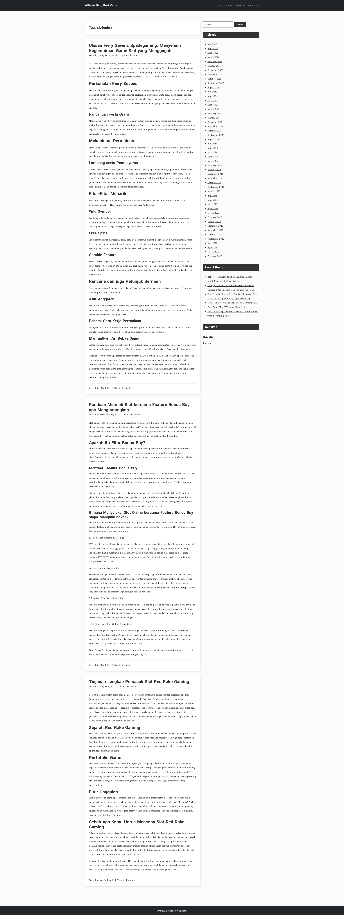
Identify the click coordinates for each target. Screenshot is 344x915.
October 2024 (214, 130)
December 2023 (215, 173)
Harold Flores (131, 55)
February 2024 (214, 165)
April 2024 (212, 156)
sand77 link (95, 178)
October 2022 (214, 234)
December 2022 (215, 225)
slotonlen (125, 387)
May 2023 (212, 204)
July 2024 (212, 143)
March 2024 (213, 160)
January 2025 (214, 117)
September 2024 (215, 134)
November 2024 (215, 126)
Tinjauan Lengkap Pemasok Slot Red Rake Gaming (139, 681)
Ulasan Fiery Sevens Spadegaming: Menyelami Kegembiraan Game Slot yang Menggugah (135, 48)
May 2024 (212, 152)
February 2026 (214, 61)
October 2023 (214, 182)
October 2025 (214, 78)
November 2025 (215, 74)
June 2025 (212, 95)
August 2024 (213, 139)
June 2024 (212, 147)
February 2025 (214, 113)
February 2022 (214, 256)
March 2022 (213, 251)
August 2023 (213, 191)
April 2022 (212, 247)
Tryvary (182, 910)
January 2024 (214, 169)
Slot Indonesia (106, 880)
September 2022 (215, 238)
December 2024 (215, 122)
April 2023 (212, 208)
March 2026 (213, 57)
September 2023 (215, 186)
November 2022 (215, 230)
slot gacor (208, 336)
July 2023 (212, 195)
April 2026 (212, 52)
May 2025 (212, 100)
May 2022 (212, 243)
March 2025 (213, 109)
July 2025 (212, 91)
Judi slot (207, 342)
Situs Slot (104, 387)
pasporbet (185, 707)
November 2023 (215, 178)
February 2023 (214, 217)
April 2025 (212, 104)
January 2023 (214, 221)
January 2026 (214, 65)
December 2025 (215, 70)
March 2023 (213, 212)
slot (116, 548)
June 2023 (212, 199)
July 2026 (212, 44)
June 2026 (212, 48)
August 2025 (213, 87)
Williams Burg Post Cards (101, 5)
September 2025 (215, 83)
